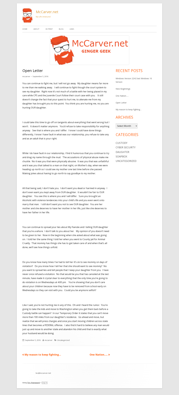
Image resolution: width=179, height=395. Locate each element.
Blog (61, 29)
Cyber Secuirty (126, 147)
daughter (122, 152)
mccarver (26, 76)
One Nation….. (122, 95)
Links (72, 29)
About (36, 29)
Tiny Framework (33, 383)
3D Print (49, 29)
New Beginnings (123, 88)
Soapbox (121, 156)
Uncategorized (63, 340)
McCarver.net (47, 11)
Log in (44, 383)
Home (24, 29)
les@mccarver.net (43, 373)
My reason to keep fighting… (129, 109)
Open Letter (121, 102)
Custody (121, 143)
